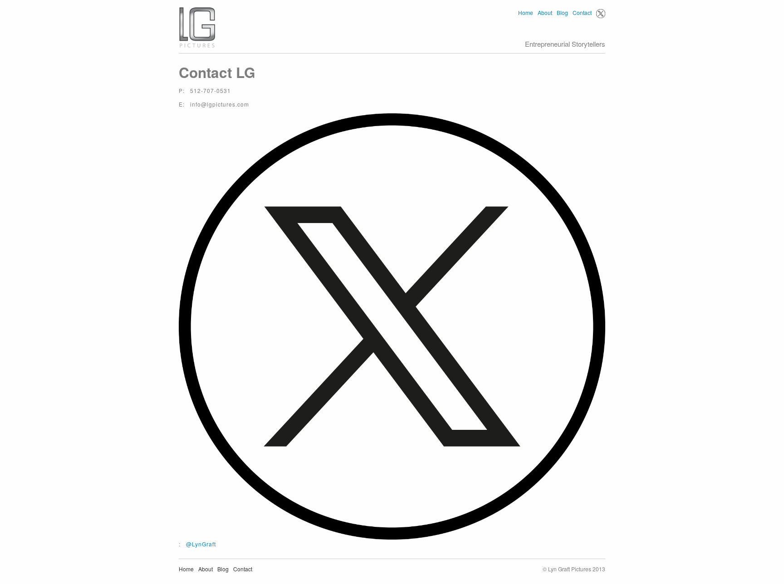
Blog (562, 12)
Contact (582, 12)
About (545, 12)
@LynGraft (201, 544)
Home (525, 12)
